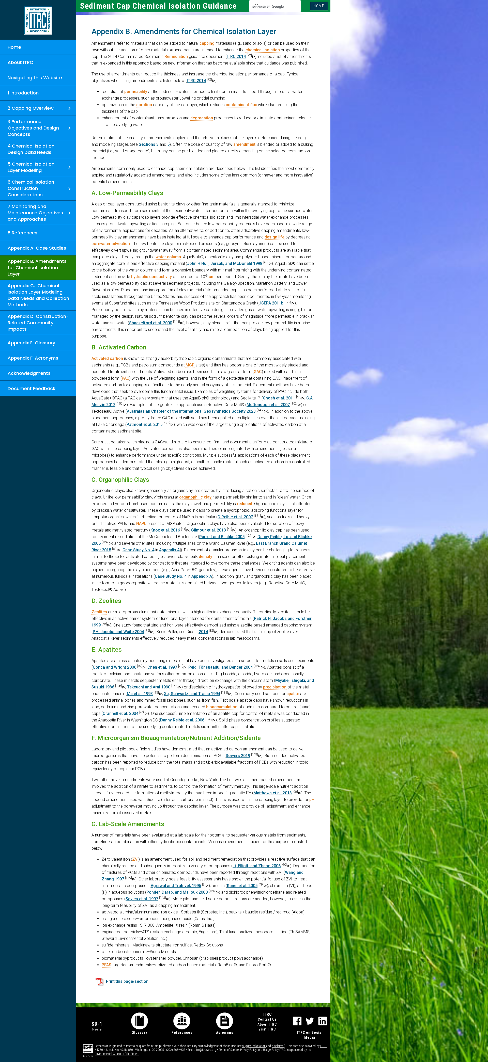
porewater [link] (101, 243)
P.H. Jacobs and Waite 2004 (118, 631)
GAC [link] (258, 371)
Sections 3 (149, 144)
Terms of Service (229, 1050)
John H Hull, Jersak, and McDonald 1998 (224, 263)
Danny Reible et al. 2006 (182, 720)
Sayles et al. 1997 (142, 898)
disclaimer (278, 1046)
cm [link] (212, 276)
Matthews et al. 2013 (272, 793)
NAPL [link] (141, 523)
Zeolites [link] (99, 611)
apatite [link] (292, 693)
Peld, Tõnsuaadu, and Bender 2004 (220, 667)
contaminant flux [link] (241, 104)
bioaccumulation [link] (221, 706)
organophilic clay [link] (195, 497)
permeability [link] (135, 91)
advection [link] (121, 243)
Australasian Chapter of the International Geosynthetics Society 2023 (191, 411)
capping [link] (207, 43)
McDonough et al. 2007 (268, 404)
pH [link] (311, 799)
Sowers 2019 (238, 755)
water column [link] (168, 256)
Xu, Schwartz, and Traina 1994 (192, 693)
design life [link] (274, 237)
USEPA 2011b (270, 303)
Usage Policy (271, 1050)
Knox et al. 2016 (165, 530)
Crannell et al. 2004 (120, 713)
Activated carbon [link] (107, 358)
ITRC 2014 (236, 56)
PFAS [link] (106, 964)
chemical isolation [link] (263, 49)
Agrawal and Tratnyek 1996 (176, 885)
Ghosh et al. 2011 (279, 398)
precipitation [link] (274, 687)
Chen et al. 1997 (162, 667)
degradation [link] (201, 118)
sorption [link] (144, 104)
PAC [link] (125, 378)
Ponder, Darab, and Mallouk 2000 (177, 892)
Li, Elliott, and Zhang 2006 (257, 865)
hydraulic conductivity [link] (151, 276)
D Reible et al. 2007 (235, 516)
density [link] (205, 556)
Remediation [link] (176, 56)
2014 (203, 631)
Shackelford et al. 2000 (150, 322)
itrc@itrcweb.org (205, 1050)
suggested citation (254, 1046)
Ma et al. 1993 (140, 693)
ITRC (323, 1046)
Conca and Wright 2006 (114, 667)
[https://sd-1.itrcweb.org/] (38, 20)
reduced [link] (244, 503)
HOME (319, 6)
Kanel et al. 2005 (242, 885)
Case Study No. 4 (138, 550)
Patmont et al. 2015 (144, 424)
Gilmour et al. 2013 (208, 530)
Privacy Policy (248, 1050)
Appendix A (169, 550)
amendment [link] (244, 144)
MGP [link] (190, 365)
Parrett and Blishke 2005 (222, 536)
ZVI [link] (135, 859)
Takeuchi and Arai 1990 (148, 687)
